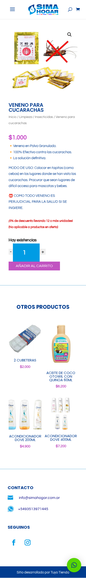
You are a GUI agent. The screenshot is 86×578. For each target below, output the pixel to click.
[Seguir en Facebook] (14, 543)
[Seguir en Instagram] (27, 543)
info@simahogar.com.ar (39, 498)
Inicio (12, 117)
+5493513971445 (33, 509)
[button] (69, 34)
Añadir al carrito (34, 266)
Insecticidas (44, 117)
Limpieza (25, 117)
